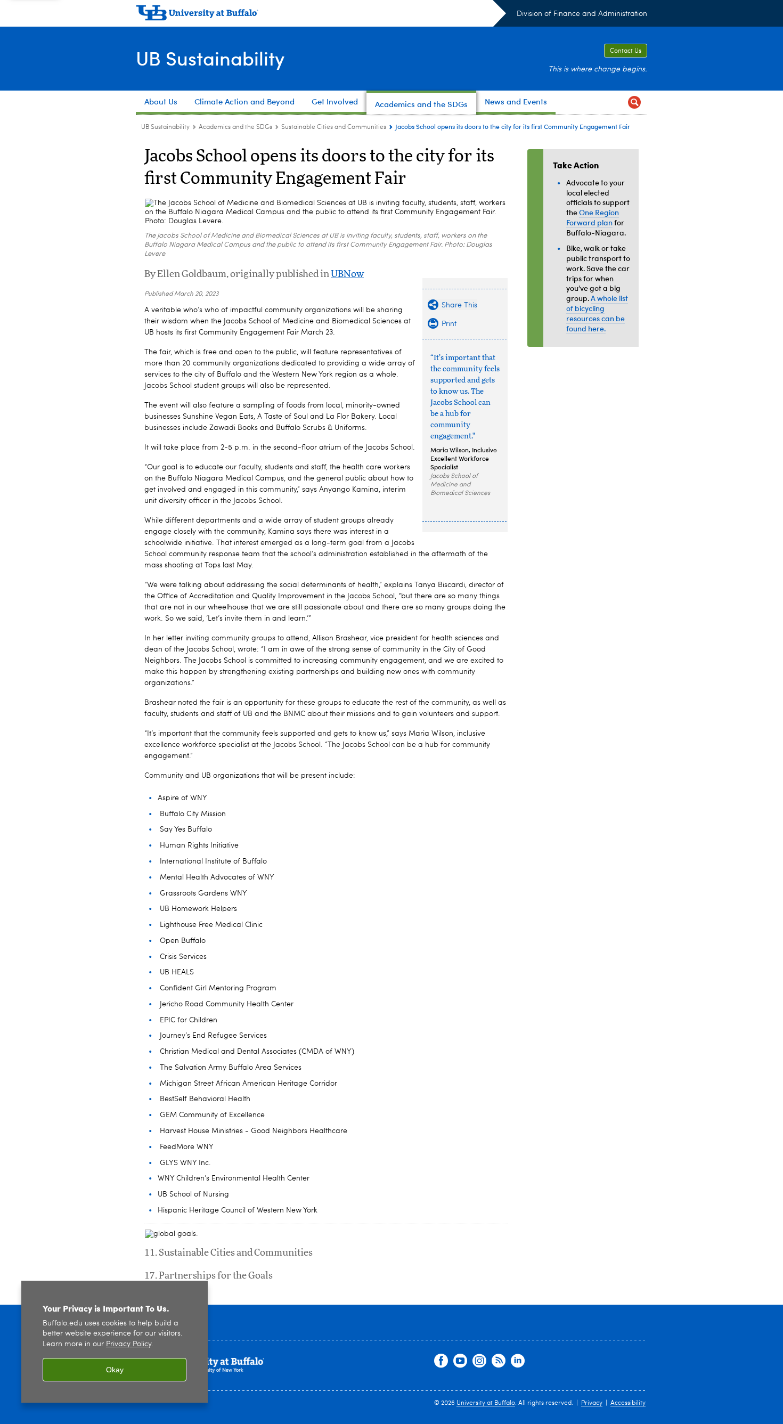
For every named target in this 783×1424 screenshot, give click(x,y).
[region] (114, 1342)
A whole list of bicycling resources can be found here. (597, 313)
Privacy (591, 1403)
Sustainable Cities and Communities (333, 127)
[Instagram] (479, 1361)
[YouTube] (460, 1361)
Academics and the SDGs (235, 127)
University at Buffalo (485, 1403)
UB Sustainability (210, 58)
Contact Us (625, 51)
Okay (115, 1369)
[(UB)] (321, 15)
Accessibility (628, 1403)
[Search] (634, 103)
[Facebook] (441, 1361)
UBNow (347, 274)
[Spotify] (498, 1361)
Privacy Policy (128, 1344)
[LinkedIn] (518, 1361)
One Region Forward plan (592, 217)
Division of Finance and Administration (582, 14)
